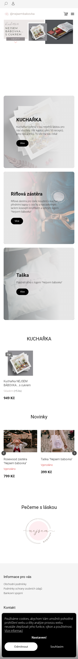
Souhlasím (56, 646)
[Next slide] (74, 453)
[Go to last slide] (3, 453)
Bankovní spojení (13, 593)
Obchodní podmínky (15, 584)
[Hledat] (7, 3)
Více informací (14, 631)
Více (22, 143)
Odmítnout (21, 646)
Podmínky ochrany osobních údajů (23, 588)
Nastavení (39, 637)
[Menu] (72, 14)
